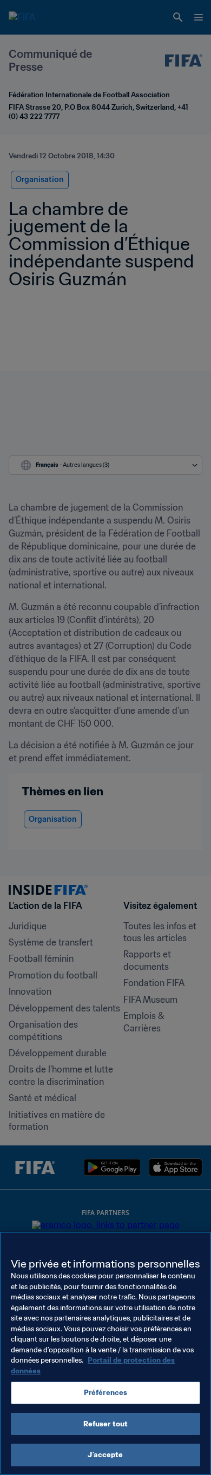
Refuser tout (105, 1424)
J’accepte (105, 1454)
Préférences (105, 1392)
